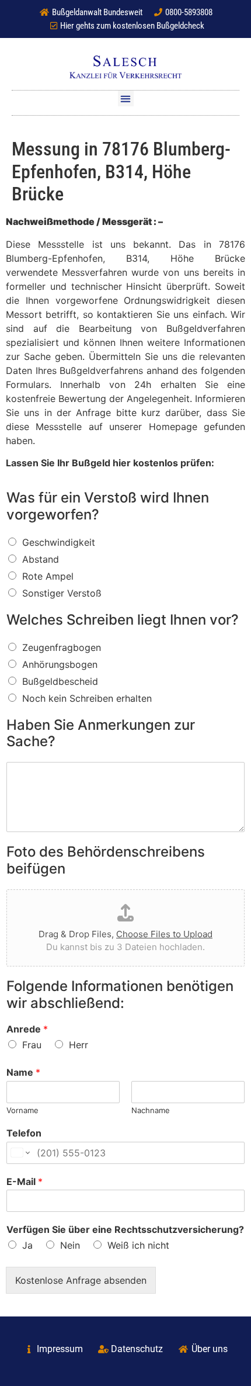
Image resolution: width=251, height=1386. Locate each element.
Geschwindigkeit (58, 542)
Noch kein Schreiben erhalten (87, 698)
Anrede (27, 1029)
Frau (31, 1045)
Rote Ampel (48, 576)
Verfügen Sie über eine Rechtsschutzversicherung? (125, 1229)
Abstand (40, 559)
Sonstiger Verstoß (62, 593)
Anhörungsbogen (59, 664)
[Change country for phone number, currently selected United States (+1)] (19, 1153)
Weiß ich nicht (138, 1245)
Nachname (150, 1110)
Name (23, 1072)
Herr (78, 1045)
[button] (126, 98)
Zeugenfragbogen (61, 647)
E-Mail (24, 1181)
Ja (27, 1245)
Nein (70, 1245)
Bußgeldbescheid (60, 681)
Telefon (23, 1133)
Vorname (22, 1110)
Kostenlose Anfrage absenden (81, 1280)
